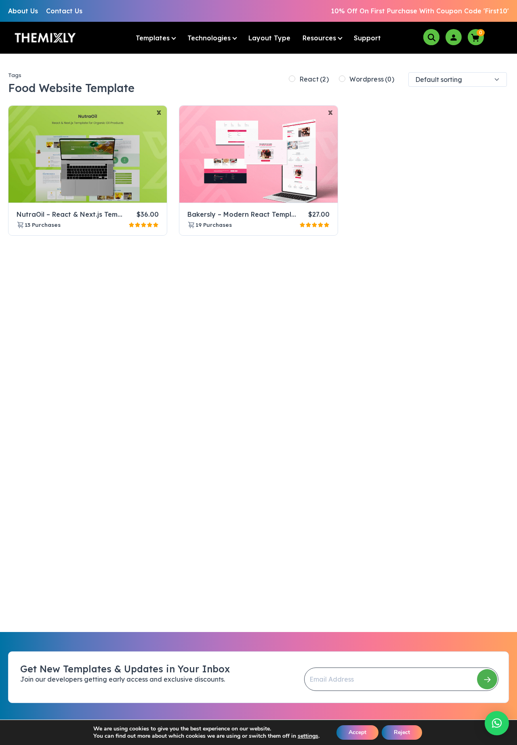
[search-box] (431, 37)
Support (367, 38)
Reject (402, 732)
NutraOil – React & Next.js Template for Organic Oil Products (117, 214)
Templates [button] (153, 38)
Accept (357, 732)
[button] (497, 723)
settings (308, 736)
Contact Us (64, 11)
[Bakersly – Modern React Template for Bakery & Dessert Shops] (258, 154)
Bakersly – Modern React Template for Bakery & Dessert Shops (291, 214)
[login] (453, 36)
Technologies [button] (209, 38)
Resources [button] (319, 38)
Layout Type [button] (269, 38)
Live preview (140, 193)
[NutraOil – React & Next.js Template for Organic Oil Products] (87, 154)
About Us (23, 11)
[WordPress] (342, 78)
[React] (292, 78)
